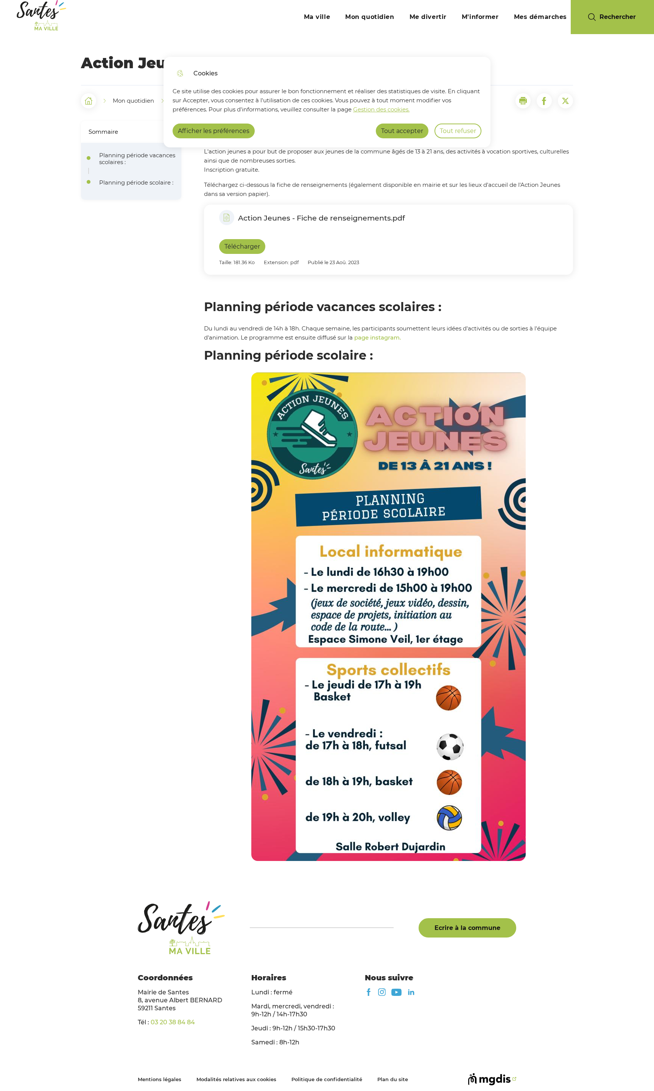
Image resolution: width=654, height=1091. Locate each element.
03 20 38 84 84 (173, 1022)
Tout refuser (458, 131)
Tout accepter (402, 131)
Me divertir (428, 16)
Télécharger (242, 246)
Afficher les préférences (213, 131)
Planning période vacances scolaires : (137, 159)
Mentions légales (159, 1079)
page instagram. (377, 337)
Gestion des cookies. (381, 109)
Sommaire (103, 131)
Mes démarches (540, 16)
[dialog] (327, 102)
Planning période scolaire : (136, 182)
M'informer (480, 16)
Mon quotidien (369, 16)
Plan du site (392, 1079)
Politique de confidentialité (326, 1079)
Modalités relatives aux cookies (236, 1079)
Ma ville (317, 16)
